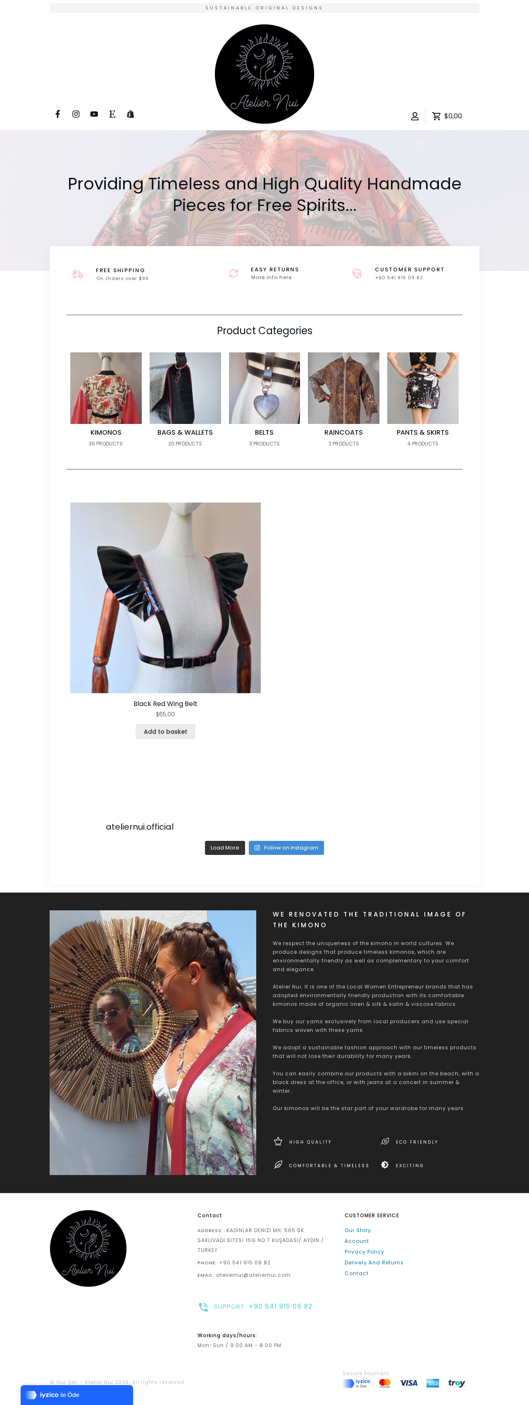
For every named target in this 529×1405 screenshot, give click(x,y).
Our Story (358, 1230)
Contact (357, 1273)
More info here (271, 277)
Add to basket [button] (165, 732)
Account (357, 1241)
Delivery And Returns (374, 1262)
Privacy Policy (364, 1251)
